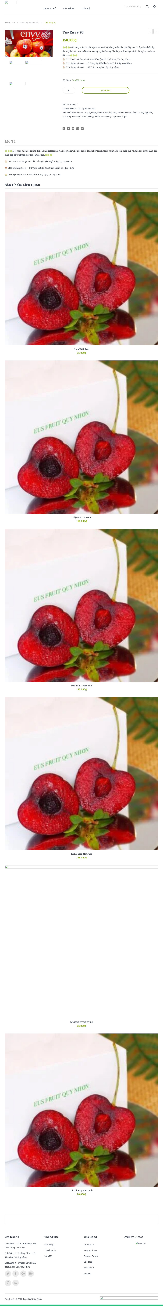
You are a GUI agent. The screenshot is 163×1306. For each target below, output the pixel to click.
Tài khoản (89, 1267)
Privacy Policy (91, 1256)
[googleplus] (23, 1273)
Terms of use (90, 1250)
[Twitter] (68, 128)
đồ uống (108, 112)
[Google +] (77, 128)
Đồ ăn (93, 112)
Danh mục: (69, 108)
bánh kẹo (78, 112)
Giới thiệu (49, 1244)
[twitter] (8, 1273)
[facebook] (15, 1273)
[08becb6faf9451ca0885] (29, 43)
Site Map (88, 1262)
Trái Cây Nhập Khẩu (29, 22)
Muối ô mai (156, 32)
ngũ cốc (148, 112)
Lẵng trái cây (138, 112)
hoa (115, 112)
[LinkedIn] (82, 128)
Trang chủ (49, 8)
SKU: (65, 104)
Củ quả (87, 112)
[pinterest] (8, 1283)
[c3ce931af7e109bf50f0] (17, 90)
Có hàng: (67, 80)
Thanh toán (50, 1250)
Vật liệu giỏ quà (120, 116)
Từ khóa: (68, 112)
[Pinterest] (73, 128)
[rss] (15, 1283)
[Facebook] (64, 128)
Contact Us (89, 1244)
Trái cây (76, 116)
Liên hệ (85, 8)
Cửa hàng (68, 8)
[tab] (10, 141)
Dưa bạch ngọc (150, 32)
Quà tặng (67, 116)
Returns (88, 1273)
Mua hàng (105, 90)
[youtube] (31, 1273)
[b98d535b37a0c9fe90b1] (33, 69)
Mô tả (10, 141)
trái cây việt (106, 116)
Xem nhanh (86, 351)
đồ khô (100, 112)
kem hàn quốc (124, 112)
